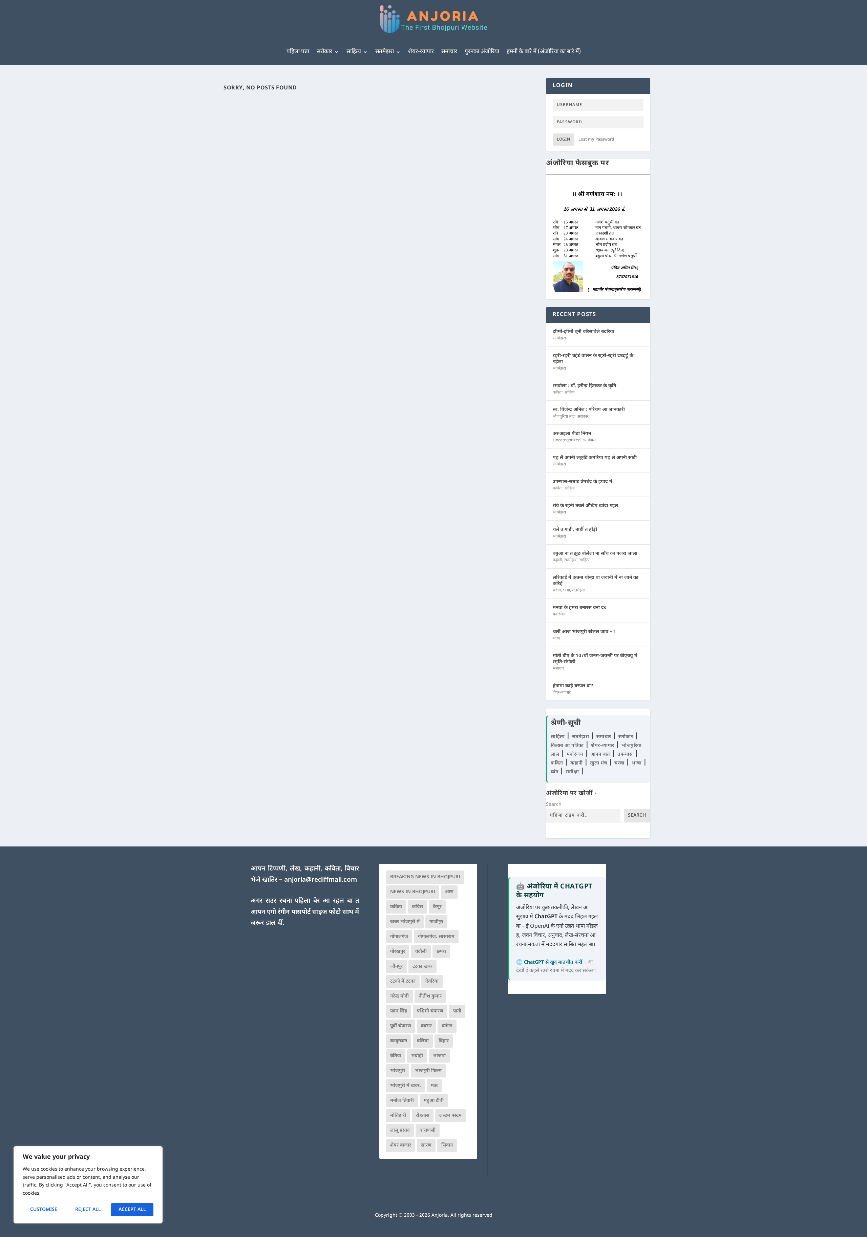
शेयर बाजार (400, 1145)
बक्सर (426, 1026)
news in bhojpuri (412, 892)
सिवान (447, 1145)
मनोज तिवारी (402, 1100)
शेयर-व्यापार (421, 52)
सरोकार (324, 52)
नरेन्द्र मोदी (399, 996)
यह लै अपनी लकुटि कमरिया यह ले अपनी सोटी (595, 458)
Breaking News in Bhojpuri (425, 877)
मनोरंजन (559, 614)
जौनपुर (396, 966)
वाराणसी (428, 1130)
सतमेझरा (384, 52)
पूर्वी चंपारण (400, 1026)
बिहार (444, 1041)
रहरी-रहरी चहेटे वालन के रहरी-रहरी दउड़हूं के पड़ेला (593, 359)
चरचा (557, 590)
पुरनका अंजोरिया (482, 52)
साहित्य (353, 52)
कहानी (557, 560)
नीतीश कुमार (430, 996)
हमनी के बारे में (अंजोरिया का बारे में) (544, 52)
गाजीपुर (436, 922)
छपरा (441, 951)
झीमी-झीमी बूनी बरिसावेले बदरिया (583, 332)
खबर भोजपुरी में (405, 922)
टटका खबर (422, 966)
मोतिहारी (398, 1115)
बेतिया (395, 1056)
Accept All (132, 1210)
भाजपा (439, 1056)
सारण (426, 1145)
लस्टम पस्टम (450, 1115)
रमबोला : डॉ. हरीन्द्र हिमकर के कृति (584, 386)
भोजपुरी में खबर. (405, 1086)
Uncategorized (566, 440)
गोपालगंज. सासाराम (436, 937)
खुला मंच (599, 763)
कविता (558, 392)
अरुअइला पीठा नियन (572, 434)
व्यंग (555, 772)
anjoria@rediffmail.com (320, 880)
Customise (43, 1210)
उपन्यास (625, 754)
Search (554, 804)
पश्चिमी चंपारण (430, 1011)
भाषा (566, 590)
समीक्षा (573, 772)
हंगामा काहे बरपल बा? (573, 686)
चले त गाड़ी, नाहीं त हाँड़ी (575, 529)
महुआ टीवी (434, 1100)
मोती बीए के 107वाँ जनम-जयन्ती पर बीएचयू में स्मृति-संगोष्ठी (595, 659)
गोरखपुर (397, 951)
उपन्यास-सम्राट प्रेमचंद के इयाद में (582, 482)
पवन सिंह (398, 1011)
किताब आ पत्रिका (568, 745)
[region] (88, 1184)
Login (563, 139)
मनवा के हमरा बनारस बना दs (579, 608)
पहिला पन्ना (298, 52)
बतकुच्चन (398, 1041)
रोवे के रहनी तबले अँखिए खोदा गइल (585, 506)
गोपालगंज (399, 937)
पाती (457, 1011)
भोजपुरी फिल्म (428, 1071)
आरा (449, 892)
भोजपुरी (397, 1071)
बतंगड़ (447, 1026)
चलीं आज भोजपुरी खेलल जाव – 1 (584, 632)
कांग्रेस (417, 907)
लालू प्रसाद (400, 1130)
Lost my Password (596, 139)
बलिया (423, 1041)
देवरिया (432, 981)
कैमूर (437, 907)
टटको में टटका (403, 981)
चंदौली (421, 951)
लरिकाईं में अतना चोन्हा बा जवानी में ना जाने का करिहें (595, 580)
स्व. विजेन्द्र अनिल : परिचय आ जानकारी (589, 409)
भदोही (417, 1056)
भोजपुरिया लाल (564, 416)
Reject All (88, 1210)
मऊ (434, 1086)
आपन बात (600, 754)
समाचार (449, 52)
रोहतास (422, 1115)
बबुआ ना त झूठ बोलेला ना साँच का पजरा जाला (595, 553)
